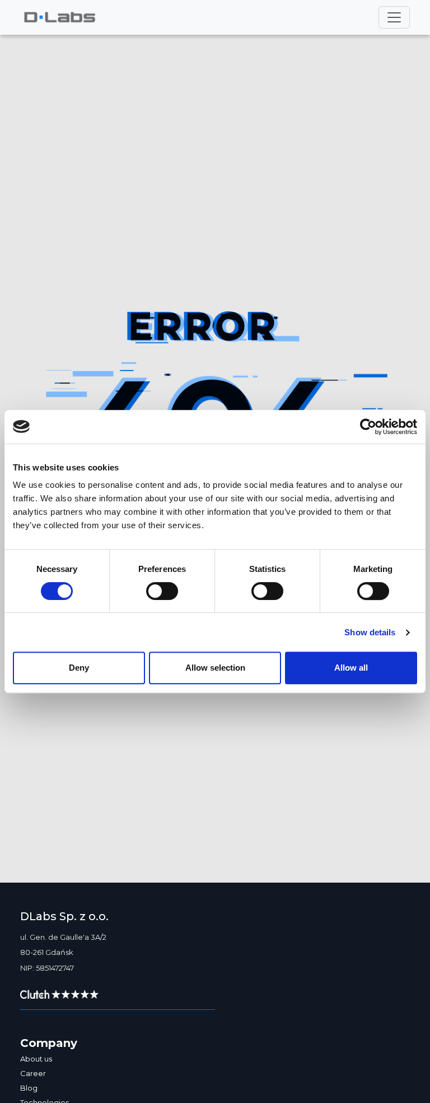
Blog (29, 1087)
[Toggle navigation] (394, 17)
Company (48, 1043)
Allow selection (215, 667)
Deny (79, 667)
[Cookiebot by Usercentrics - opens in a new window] (368, 426)
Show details (369, 632)
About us (36, 1058)
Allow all (351, 667)
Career (33, 1073)
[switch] (162, 591)
